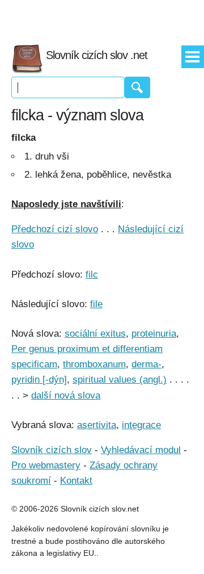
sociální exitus (95, 333)
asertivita (96, 425)
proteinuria (153, 333)
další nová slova (65, 395)
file (96, 304)
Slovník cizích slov (51, 450)
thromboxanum (94, 364)
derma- (146, 364)
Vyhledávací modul (141, 450)
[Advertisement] (102, 17)
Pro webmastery (45, 465)
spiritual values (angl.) (120, 379)
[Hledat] (137, 87)
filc (92, 274)
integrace (141, 425)
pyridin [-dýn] (39, 379)
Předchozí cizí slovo (54, 229)
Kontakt (76, 480)
